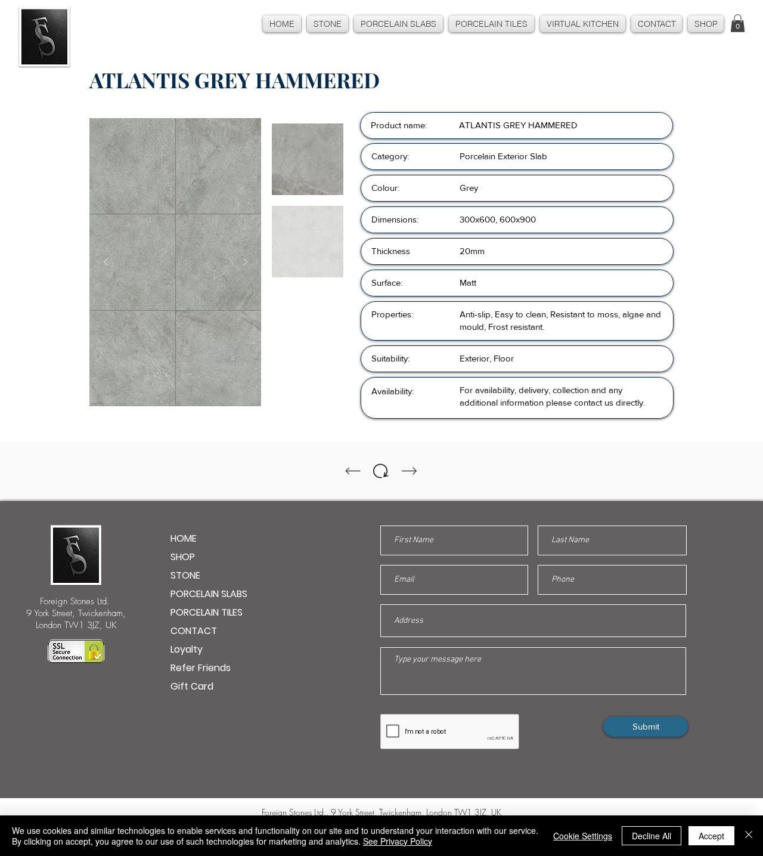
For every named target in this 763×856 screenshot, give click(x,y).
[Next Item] (245, 262)
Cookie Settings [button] (582, 836)
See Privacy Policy (397, 841)
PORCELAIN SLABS (208, 594)
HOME (183, 538)
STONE (185, 575)
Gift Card (191, 686)
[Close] (749, 835)
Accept (711, 836)
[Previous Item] (105, 262)
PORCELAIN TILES (206, 612)
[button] (737, 23)
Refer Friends (200, 668)
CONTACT (193, 631)
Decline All (651, 836)
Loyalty (186, 649)
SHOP (182, 557)
